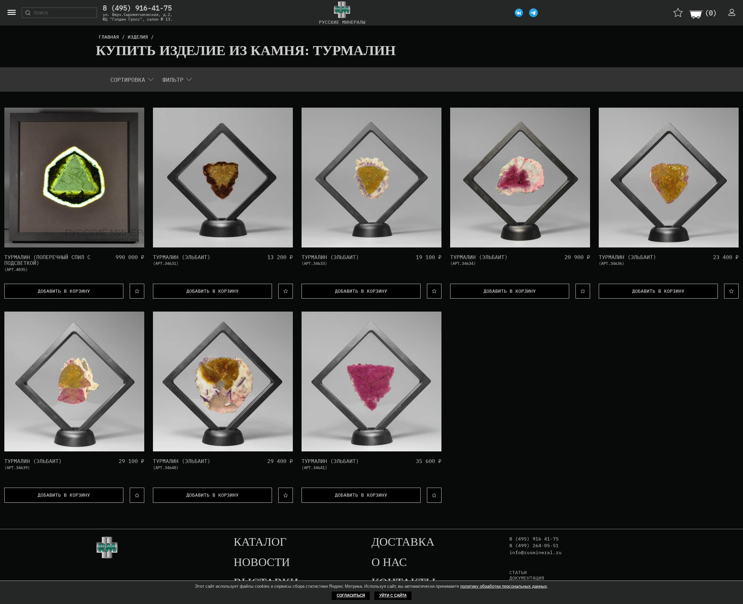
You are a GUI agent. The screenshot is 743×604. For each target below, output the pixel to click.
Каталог (260, 542)
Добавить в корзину (64, 291)
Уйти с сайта (393, 595)
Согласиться (351, 595)
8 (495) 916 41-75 (534, 539)
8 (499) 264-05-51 (534, 545)
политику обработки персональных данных (503, 586)
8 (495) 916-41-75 (137, 8)
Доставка (403, 542)
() (711, 12)
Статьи (518, 572)
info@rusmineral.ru (535, 552)
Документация (526, 578)
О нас (389, 562)
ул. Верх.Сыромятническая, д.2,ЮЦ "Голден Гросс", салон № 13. (137, 16)
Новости (262, 562)
